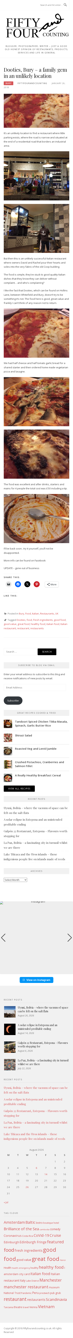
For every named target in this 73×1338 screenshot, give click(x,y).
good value (10, 624)
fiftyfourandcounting (32, 83)
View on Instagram (38, 979)
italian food (52, 624)
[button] (36, 971)
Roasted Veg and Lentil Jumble (36, 748)
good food (60, 620)
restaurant (23, 628)
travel (26, 1307)
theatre (18, 1307)
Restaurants (47, 613)
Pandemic (26, 1293)
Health (7, 1267)
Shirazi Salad (23, 735)
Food (28, 613)
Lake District (32, 1280)
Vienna (33, 1307)
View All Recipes (19, 788)
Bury (8, 83)
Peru (35, 1293)
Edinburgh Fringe (33, 1242)
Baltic (30, 1222)
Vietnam (46, 1306)
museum (54, 1287)
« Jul (6, 1202)
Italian (35, 613)
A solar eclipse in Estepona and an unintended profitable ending (37, 1027)
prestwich (44, 1293)
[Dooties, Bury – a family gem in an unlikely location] (36, 110)
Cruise (55, 1235)
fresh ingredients (43, 620)
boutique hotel (51, 1222)
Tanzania (8, 1307)
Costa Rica (27, 1236)
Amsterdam (14, 1222)
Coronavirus (13, 1235)
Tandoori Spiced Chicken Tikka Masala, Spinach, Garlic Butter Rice (41, 723)
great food (24, 624)
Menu (11, 5)
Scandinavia (56, 1299)
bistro (39, 1222)
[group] (36, 937)
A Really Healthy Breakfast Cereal (38, 775)
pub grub (55, 1293)
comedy (55, 1229)
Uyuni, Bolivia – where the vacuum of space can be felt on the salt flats (43, 1009)
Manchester (50, 1280)
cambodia (44, 1229)
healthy (34, 1267)
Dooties (21, 620)
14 (45, 1174)
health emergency (21, 1268)
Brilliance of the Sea (21, 1228)
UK (56, 613)
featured (55, 1241)
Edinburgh (11, 1242)
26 (27, 1187)
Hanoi (63, 1260)
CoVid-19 (41, 1235)
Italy (22, 1280)
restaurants (37, 628)
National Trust (12, 1293)
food (29, 620)
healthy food (38, 624)
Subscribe (13, 700)
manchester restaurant (26, 1286)
